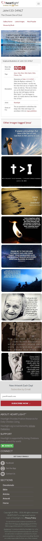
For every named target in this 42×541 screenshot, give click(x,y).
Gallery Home (7, 22)
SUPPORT (6, 434)
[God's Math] (21, 171)
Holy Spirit (28, 73)
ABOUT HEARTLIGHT (13, 414)
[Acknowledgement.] (21, 141)
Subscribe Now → (21, 403)
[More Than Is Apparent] (21, 307)
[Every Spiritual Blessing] (21, 256)
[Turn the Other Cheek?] (21, 366)
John (22, 61)
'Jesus (28, 122)
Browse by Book (8, 25)
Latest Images (19, 22)
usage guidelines (32, 111)
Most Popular (31, 22)
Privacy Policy (30, 518)
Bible (5, 489)
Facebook (10, 463)
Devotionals (8, 485)
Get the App (11, 468)
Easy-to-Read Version (22, 524)
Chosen (16, 75)
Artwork (6, 498)
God (19, 73)
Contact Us (10, 474)
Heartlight (17, 102)
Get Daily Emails (21, 456)
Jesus (15, 73)
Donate (7, 446)
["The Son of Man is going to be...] (21, 280)
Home (6, 503)
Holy (33, 73)
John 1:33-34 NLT (28, 79)
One (20, 75)
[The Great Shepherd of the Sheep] (21, 336)
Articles (6, 494)
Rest (22, 73)
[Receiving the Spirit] (21, 230)
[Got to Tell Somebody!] (21, 201)
